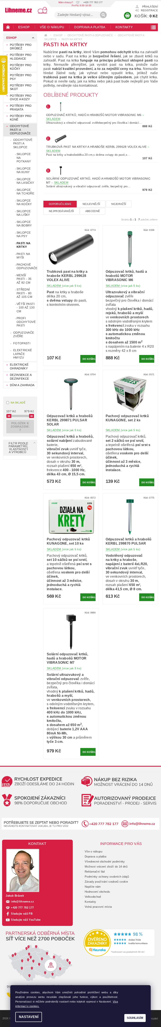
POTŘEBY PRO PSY (21, 77)
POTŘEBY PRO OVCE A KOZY (21, 97)
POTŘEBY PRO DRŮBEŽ (21, 46)
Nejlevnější (91, 204)
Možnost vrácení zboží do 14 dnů (106, 866)
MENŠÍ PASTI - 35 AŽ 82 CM (24, 279)
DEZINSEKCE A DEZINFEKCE (20, 376)
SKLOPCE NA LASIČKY (25, 181)
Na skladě (18, 402)
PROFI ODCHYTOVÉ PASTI (26, 321)
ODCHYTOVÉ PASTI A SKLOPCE (22, 143)
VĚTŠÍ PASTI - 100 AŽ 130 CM (26, 307)
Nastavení (28, 1017)
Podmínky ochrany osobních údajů (107, 876)
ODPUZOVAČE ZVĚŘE (23, 334)
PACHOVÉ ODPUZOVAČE (27, 266)
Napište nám (93, 886)
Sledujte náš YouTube (25, 919)
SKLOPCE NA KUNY (24, 170)
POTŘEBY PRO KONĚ (21, 117)
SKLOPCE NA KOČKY (24, 202)
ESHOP (24, 27)
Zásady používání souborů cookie (106, 881)
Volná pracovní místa (98, 906)
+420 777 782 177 (22, 907)
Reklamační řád (95, 871)
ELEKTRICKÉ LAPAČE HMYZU (22, 353)
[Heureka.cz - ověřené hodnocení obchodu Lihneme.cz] (119, 942)
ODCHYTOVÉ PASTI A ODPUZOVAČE (20, 129)
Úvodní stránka (8, 27)
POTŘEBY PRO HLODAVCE (21, 56)
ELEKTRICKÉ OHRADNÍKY (19, 366)
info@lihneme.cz (22, 901)
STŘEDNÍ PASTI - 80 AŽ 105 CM (24, 293)
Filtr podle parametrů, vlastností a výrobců (18, 448)
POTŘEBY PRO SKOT (21, 87)
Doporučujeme (60, 204)
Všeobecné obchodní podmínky (105, 861)
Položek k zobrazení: (20, 427)
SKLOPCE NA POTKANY (24, 157)
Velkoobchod (93, 896)
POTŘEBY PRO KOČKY (21, 67)
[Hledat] (103, 15)
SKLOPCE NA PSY (24, 234)
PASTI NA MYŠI (23, 255)
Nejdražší (118, 204)
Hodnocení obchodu (97, 891)
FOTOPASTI (21, 343)
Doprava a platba (89, 27)
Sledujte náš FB (21, 913)
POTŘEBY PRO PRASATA (21, 107)
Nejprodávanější (61, 211)
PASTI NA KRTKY (24, 245)
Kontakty (124, 27)
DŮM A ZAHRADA (22, 385)
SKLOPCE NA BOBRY (24, 223)
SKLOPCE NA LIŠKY (24, 213)
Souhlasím (135, 1017)
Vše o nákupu (52, 27)
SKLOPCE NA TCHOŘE (25, 191)
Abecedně (92, 211)
